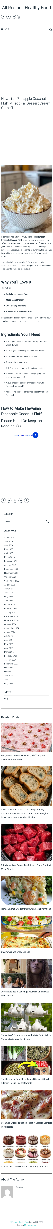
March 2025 (9, 604)
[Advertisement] (26, 65)
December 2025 (11, 569)
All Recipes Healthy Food (26, 8)
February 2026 (10, 561)
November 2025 (11, 573)
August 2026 (9, 537)
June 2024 (8, 640)
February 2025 (10, 608)
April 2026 (8, 553)
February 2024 (10, 656)
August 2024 (9, 632)
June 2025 (8, 593)
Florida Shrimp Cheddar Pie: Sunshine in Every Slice (26, 909)
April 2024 (8, 648)
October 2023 (10, 672)
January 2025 (10, 612)
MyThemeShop (30, 1225)
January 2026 (10, 565)
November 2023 (11, 668)
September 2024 (11, 628)
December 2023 (11, 664)
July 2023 (8, 675)
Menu (6, 29)
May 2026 (8, 549)
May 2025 (8, 596)
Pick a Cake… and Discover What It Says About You (25, 1166)
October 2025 (10, 577)
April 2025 (8, 600)
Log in (6, 699)
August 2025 (9, 585)
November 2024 (11, 620)
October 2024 (10, 624)
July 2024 (8, 636)
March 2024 (9, 652)
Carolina (19, 1187)
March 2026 (9, 557)
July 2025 (8, 589)
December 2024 (11, 616)
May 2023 (8, 683)
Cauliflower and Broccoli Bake (15, 952)
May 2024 (8, 644)
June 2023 (8, 679)
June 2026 (8, 545)
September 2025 (11, 581)
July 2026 (8, 541)
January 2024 (10, 660)
